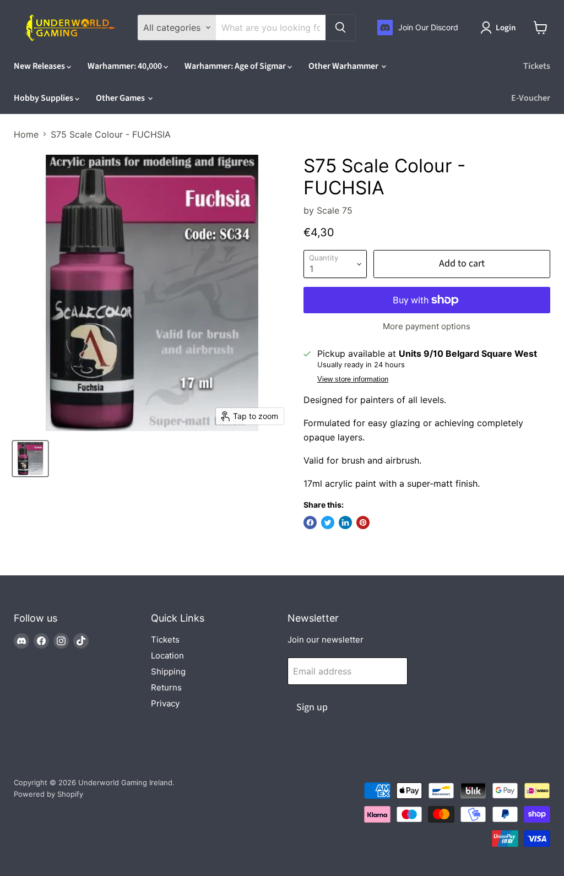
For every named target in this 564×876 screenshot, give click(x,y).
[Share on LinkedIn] (345, 522)
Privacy (165, 703)
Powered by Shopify (48, 794)
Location (167, 655)
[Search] (340, 27)
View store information (352, 379)
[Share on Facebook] (310, 522)
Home (26, 134)
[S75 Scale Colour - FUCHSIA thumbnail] (30, 458)
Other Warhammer (344, 66)
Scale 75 (334, 210)
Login (506, 28)
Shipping (168, 671)
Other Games (121, 98)
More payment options (426, 326)
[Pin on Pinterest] (363, 522)
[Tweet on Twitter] (327, 522)
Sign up (312, 707)
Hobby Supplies (44, 98)
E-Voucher (530, 98)
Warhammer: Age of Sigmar (236, 66)
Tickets (536, 66)
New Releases (40, 66)
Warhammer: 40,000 (126, 66)
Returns (166, 687)
